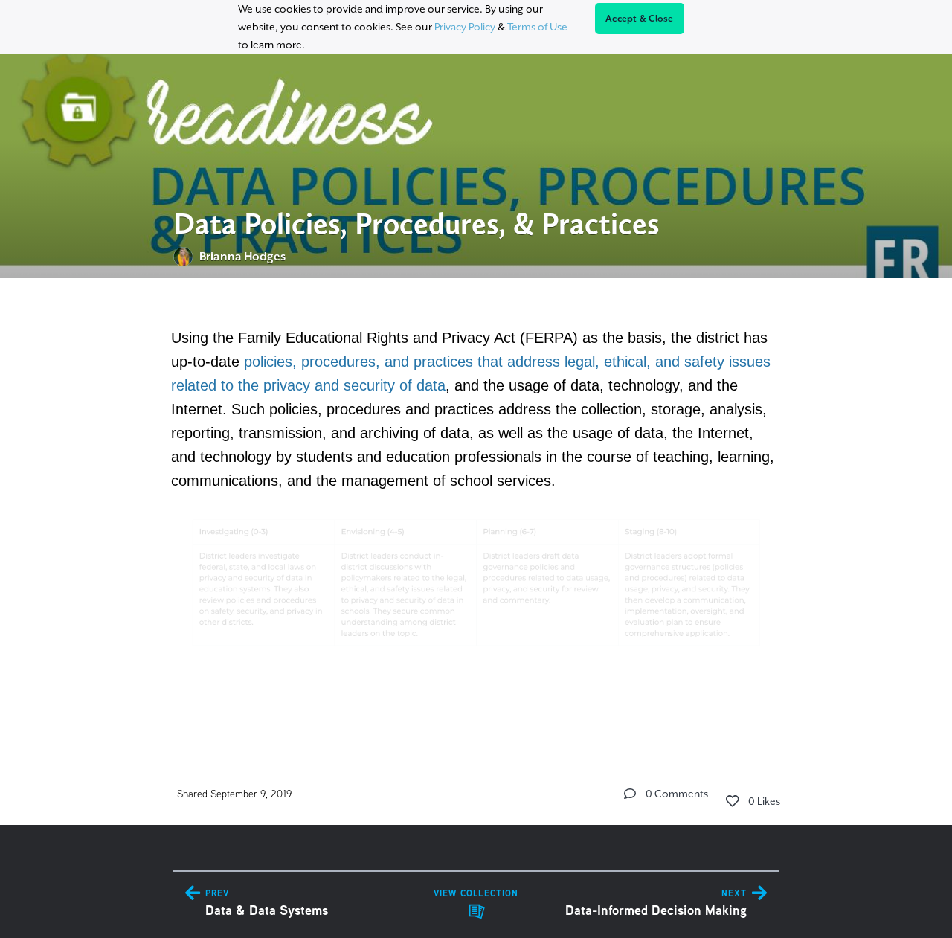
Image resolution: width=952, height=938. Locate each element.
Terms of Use (537, 27)
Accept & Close (639, 18)
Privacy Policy (464, 27)
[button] (630, 794)
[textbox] (476, 509)
